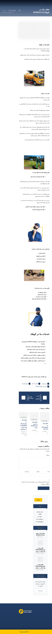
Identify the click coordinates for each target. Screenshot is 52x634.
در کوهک (41, 44)
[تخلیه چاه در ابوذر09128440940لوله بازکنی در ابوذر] (40, 543)
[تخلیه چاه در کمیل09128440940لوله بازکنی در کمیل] (40, 559)
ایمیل (37, 471)
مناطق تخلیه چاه (25, 383)
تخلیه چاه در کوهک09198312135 (41, 386)
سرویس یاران (44, 383)
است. (21, 55)
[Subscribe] (37, 591)
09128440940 (22, 617)
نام (48, 471)
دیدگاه (47, 455)
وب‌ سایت (27, 471)
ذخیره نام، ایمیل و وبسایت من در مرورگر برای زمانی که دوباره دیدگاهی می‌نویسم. (35, 483)
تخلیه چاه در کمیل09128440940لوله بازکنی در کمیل (40, 566)
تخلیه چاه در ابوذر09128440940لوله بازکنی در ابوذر (40, 549)
